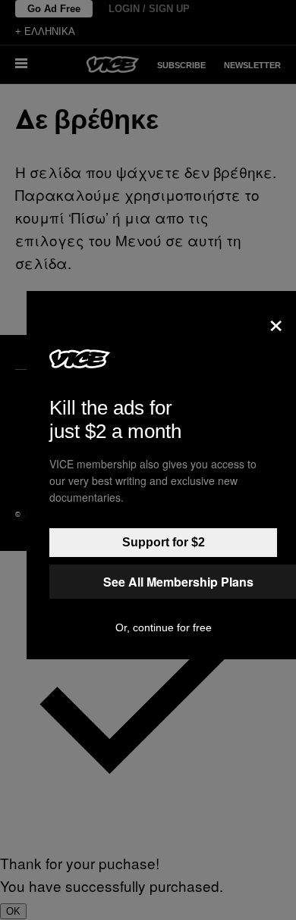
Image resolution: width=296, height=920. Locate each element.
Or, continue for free (163, 627)
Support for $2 (163, 542)
